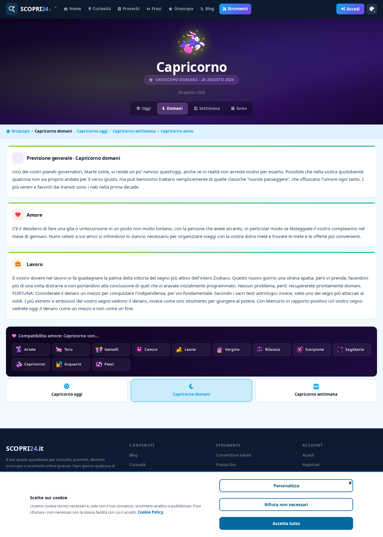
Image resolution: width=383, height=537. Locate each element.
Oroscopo (183, 8)
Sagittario (354, 349)
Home (75, 8)
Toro (68, 349)
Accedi (353, 9)
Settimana (209, 108)
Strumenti (238, 8)
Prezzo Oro (226, 464)
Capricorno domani (191, 394)
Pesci (109, 364)
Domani (175, 108)
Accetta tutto (286, 523)
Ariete (30, 349)
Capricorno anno (177, 131)
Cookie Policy (150, 512)
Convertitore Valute (233, 455)
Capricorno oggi (92, 131)
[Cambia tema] (371, 9)
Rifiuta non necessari (286, 504)
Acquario (72, 364)
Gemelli (111, 349)
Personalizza (286, 486)
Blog (209, 8)
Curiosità (101, 8)
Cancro (151, 349)
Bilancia (272, 349)
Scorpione (314, 349)
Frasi (156, 8)
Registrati (311, 464)
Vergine (232, 349)
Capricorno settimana (134, 131)
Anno (241, 108)
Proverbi (131, 8)
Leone (190, 349)
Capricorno (34, 364)
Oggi (146, 108)
